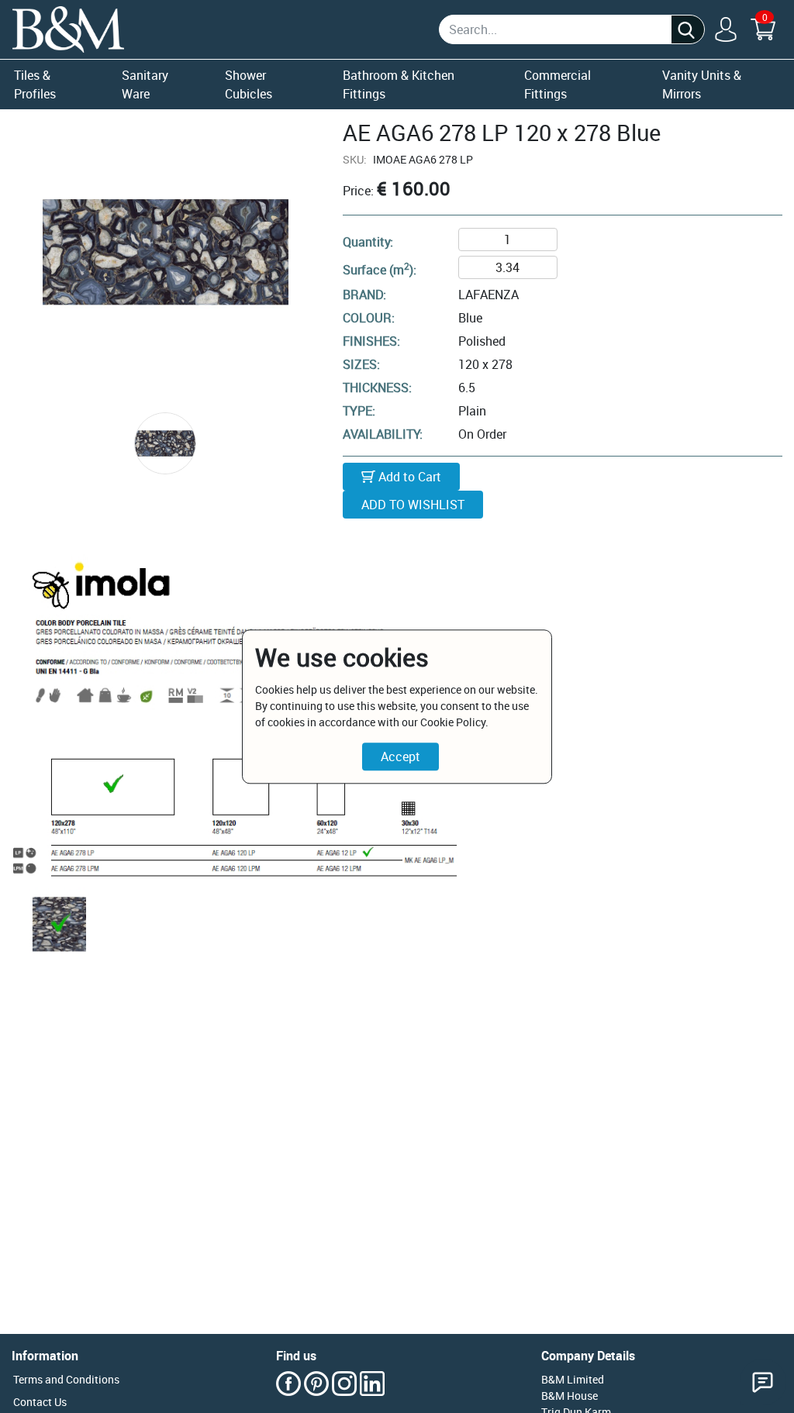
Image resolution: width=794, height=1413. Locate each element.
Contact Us (40, 1401)
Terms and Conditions (66, 1379)
